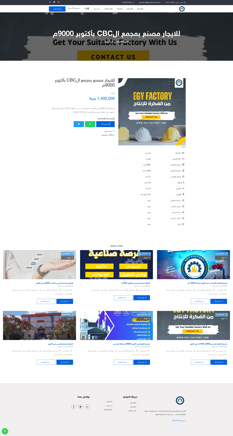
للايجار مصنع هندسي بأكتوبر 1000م (135, 283)
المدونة (119, 9)
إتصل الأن (104, 124)
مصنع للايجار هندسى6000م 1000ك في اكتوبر (208, 344)
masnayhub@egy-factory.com (148, 2)
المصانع (130, 9)
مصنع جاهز (108, 131)
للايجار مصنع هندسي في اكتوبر (60, 344)
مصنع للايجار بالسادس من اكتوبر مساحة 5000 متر (207, 283)
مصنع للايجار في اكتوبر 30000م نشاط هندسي (131, 344)
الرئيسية (140, 9)
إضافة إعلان (57, 9)
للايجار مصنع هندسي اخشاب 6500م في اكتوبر (54, 283)
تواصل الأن (217, 301)
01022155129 (127, 2)
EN (85, 9)
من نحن (96, 9)
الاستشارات (108, 9)
